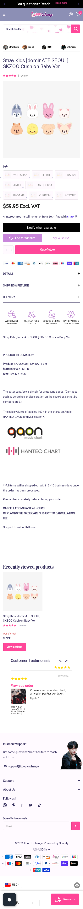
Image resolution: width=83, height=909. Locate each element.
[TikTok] (39, 805)
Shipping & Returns (16, 285)
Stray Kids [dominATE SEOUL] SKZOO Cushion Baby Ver (21, 618)
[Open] (9, 899)
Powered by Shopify (56, 843)
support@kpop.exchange (23, 766)
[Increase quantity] (37, 903)
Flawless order (22, 686)
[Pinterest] (13, 805)
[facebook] (22, 805)
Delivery (9, 297)
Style (5, 166)
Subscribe (75, 826)
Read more (61, 3)
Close (41, 780)
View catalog (5, 14)
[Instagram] (5, 805)
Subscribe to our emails (15, 818)
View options (14, 646)
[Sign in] (71, 14)
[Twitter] (30, 805)
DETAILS (8, 273)
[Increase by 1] (12, 246)
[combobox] (12, 885)
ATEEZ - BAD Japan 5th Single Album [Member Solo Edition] (18, 710)
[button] (4, 4)
